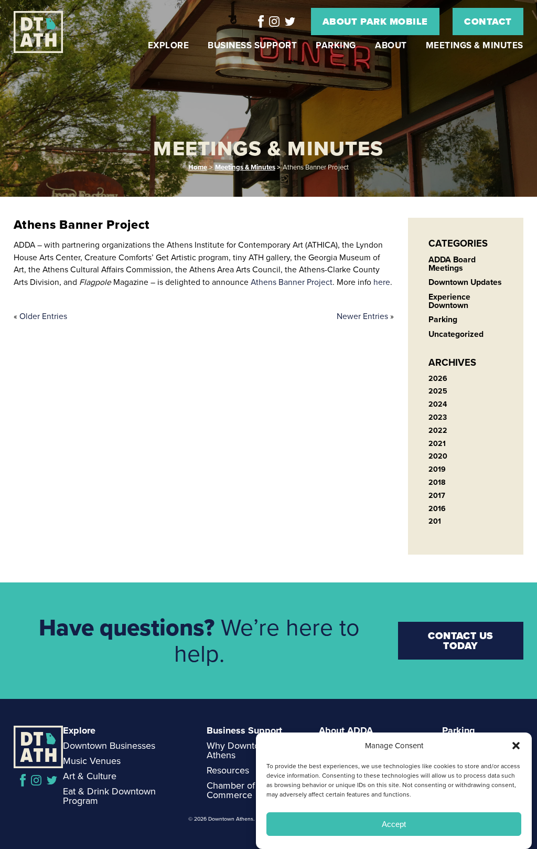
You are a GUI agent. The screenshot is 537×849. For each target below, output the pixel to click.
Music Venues (92, 761)
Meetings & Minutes (474, 45)
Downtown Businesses (109, 745)
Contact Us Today (460, 640)
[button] (516, 745)
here (381, 282)
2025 (437, 391)
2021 (437, 443)
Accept (394, 824)
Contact (488, 21)
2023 (437, 417)
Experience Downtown (449, 301)
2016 (437, 508)
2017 (436, 495)
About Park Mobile (375, 21)
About (391, 45)
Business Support (252, 45)
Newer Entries (362, 316)
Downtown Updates (465, 282)
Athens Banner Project (291, 282)
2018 (437, 482)
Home (197, 167)
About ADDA (346, 730)
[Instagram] (274, 21)
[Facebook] (260, 21)
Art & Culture (89, 776)
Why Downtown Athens (239, 750)
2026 (437, 378)
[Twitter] (290, 21)
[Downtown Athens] (43, 32)
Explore (168, 45)
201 (434, 521)
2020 (437, 456)
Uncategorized (456, 334)
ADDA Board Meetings (452, 263)
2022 (437, 430)
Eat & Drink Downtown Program (109, 796)
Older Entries (43, 316)
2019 (437, 469)
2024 (437, 404)
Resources (228, 770)
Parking (336, 45)
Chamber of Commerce (231, 790)
